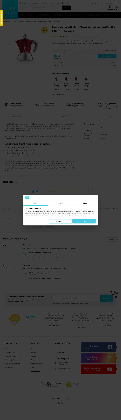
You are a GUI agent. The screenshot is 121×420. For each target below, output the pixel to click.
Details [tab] (61, 203)
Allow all (84, 221)
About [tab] (85, 203)
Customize (59, 221)
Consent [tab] (35, 203)
